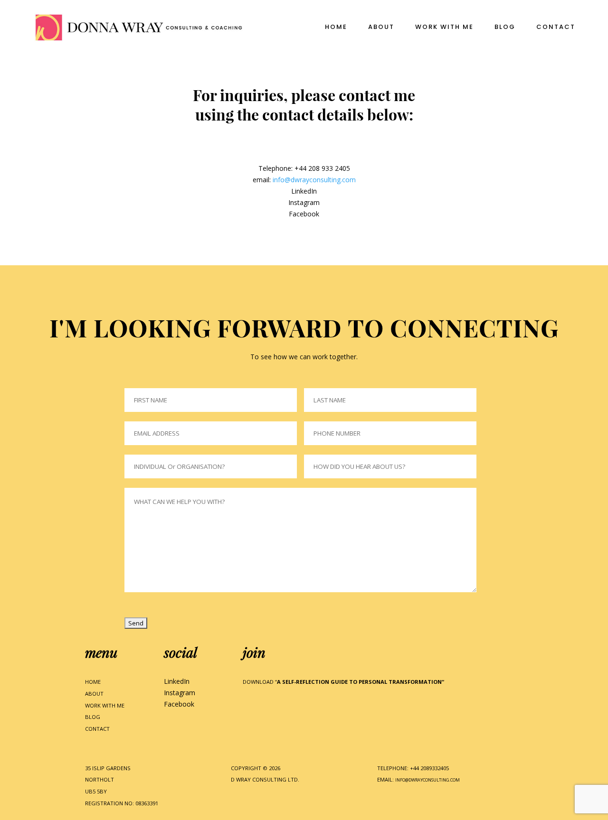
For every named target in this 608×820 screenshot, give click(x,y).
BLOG (92, 716)
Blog (504, 27)
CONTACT (97, 728)
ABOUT (94, 693)
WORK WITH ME (104, 705)
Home (336, 27)
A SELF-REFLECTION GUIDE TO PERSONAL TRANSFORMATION (359, 681)
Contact (555, 27)
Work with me (444, 27)
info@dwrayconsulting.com (314, 179)
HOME (93, 681)
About (381, 27)
